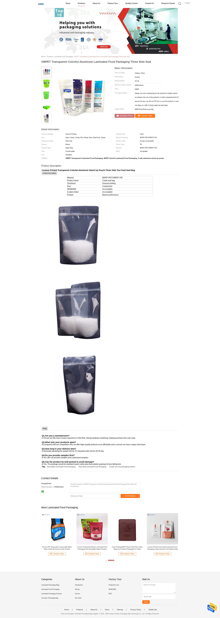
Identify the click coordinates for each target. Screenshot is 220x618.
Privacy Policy (135, 609)
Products (81, 3)
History (77, 589)
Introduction (79, 585)
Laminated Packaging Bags (50, 585)
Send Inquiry (130, 496)
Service (77, 593)
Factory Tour (113, 3)
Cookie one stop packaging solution (122, 467)
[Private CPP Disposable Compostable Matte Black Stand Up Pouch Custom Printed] (57, 528)
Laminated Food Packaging (50, 589)
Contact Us (149, 3)
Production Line (114, 585)
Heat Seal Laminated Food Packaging (92, 467)
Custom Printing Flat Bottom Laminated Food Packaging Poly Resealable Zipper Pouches (92, 548)
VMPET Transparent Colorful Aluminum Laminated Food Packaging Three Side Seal (102, 56)
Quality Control (131, 3)
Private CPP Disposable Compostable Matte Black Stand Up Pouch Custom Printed (57, 548)
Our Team (78, 598)
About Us (96, 3)
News (107, 609)
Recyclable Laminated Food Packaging (61, 467)
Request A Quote (168, 3)
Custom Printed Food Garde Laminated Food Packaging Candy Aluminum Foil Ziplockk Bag (162, 548)
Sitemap (120, 609)
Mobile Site (153, 609)
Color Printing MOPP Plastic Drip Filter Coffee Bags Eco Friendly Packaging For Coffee (127, 548)
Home (68, 3)
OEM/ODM (112, 589)
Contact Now (146, 116)
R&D (110, 593)
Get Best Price (125, 116)
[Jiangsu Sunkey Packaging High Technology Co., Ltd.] (41, 4)
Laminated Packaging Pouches (51, 593)
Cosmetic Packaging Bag (49, 598)
